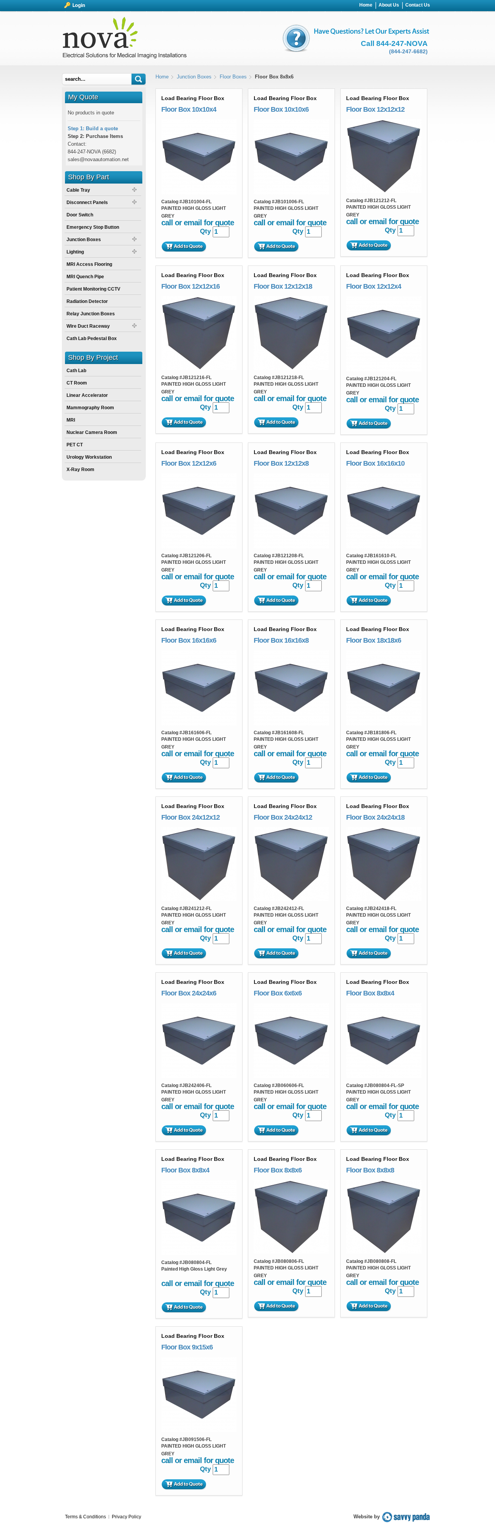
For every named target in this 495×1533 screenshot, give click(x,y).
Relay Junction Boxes (91, 313)
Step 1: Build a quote (93, 128)
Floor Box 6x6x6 (278, 993)
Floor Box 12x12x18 (283, 286)
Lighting (75, 252)
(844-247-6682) (408, 51)
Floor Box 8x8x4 (370, 993)
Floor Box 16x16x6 (188, 640)
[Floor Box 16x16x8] (291, 724)
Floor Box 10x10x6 (281, 109)
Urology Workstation (89, 457)
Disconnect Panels (87, 202)
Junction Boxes (194, 77)
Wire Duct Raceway (88, 326)
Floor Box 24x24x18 (375, 817)
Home (162, 77)
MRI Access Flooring (89, 264)
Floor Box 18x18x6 (373, 640)
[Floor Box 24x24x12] (291, 899)
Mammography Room (90, 407)
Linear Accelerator (87, 395)
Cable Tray (78, 190)
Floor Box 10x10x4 (188, 109)
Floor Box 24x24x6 (188, 993)
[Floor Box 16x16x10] (384, 547)
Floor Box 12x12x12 (375, 109)
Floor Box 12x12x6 (188, 463)
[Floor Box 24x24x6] (199, 1076)
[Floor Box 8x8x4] (384, 1076)
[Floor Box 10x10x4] (199, 193)
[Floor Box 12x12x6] (199, 547)
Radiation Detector (87, 301)
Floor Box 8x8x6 (278, 1170)
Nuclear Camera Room (92, 432)
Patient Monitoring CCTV (93, 289)
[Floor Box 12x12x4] (384, 370)
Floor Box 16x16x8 (281, 640)
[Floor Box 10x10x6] (291, 193)
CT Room (77, 383)
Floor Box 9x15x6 (187, 1347)
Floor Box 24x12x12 (190, 817)
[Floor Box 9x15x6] (199, 1430)
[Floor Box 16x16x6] (199, 724)
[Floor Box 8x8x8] (384, 1252)
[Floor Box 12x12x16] (199, 368)
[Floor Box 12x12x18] (291, 368)
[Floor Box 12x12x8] (291, 547)
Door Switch (80, 215)
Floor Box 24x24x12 (283, 817)
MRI (71, 420)
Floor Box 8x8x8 (370, 1170)
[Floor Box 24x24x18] (384, 899)
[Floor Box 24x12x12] (199, 899)
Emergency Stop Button (93, 227)
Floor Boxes (233, 77)
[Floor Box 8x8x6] (291, 1252)
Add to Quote (183, 246)
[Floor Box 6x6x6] (291, 1076)
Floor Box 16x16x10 (375, 463)
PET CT (75, 444)
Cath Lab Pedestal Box (92, 338)
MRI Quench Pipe (85, 276)
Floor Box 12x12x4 (373, 286)
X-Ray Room (80, 469)
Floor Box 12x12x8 (281, 463)
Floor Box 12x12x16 (190, 286)
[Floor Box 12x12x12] (384, 191)
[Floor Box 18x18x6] (384, 724)
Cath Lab (76, 370)
